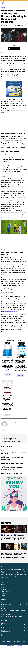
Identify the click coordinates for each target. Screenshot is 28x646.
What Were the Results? (9, 439)
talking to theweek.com (11, 311)
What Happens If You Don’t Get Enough (12, 473)
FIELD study (19, 101)
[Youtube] (7, 582)
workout (8, 430)
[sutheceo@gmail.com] (4, 424)
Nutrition (3, 450)
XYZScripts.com (19, 645)
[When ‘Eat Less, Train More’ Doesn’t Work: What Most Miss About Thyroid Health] (7, 546)
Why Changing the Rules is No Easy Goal (12, 441)
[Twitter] (12, 48)
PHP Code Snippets (9, 645)
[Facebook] (9, 48)
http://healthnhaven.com (13, 424)
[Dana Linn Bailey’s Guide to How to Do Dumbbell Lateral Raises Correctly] (20, 529)
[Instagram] (5, 582)
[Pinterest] (15, 48)
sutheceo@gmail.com (20, 25)
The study (3, 99)
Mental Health (4, 462)
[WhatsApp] (18, 48)
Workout (3, 7)
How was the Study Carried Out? (10, 438)
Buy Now (7, 374)
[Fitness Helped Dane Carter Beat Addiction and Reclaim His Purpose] (7, 529)
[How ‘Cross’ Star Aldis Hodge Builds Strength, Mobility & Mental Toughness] (20, 546)
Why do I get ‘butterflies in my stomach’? (12, 463)
